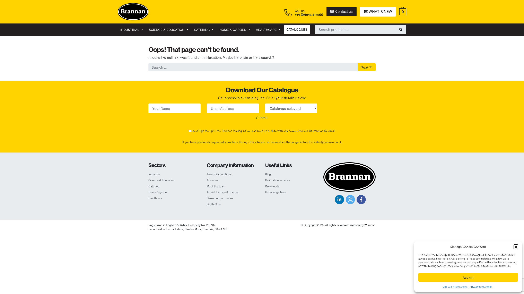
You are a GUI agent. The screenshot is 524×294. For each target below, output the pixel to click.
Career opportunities (220, 198)
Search (366, 67)
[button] (516, 247)
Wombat (369, 225)
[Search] (400, 29)
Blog (268, 174)
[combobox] (360, 29)
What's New (380, 11)
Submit (262, 118)
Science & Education (166, 29)
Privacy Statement (481, 286)
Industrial (129, 29)
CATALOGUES (296, 29)
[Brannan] (133, 11)
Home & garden (232, 29)
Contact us (343, 11)
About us (212, 180)
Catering (202, 29)
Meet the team (216, 186)
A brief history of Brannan (223, 192)
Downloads (272, 186)
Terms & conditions (219, 174)
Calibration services (277, 180)
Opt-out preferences (455, 286)
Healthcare (266, 29)
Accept (468, 277)
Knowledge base (275, 192)
